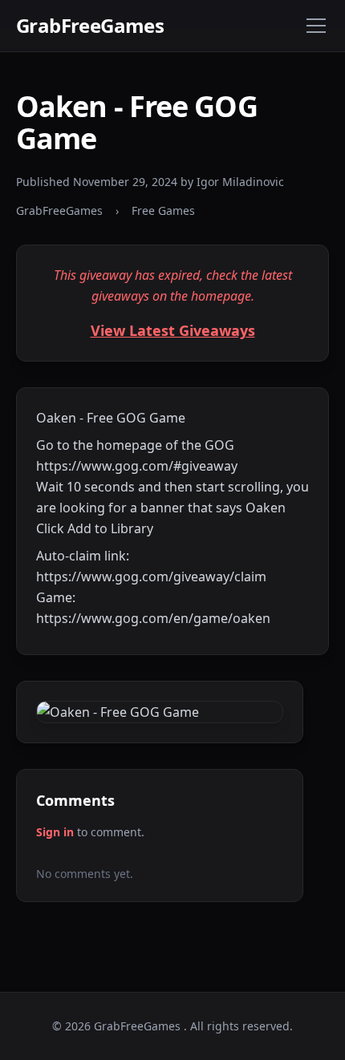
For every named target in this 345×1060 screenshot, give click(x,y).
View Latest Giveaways (173, 330)
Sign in (55, 832)
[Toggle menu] (316, 25)
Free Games (163, 210)
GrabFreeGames (90, 25)
